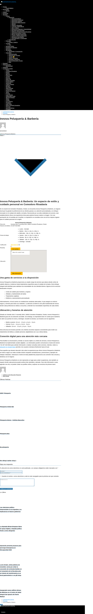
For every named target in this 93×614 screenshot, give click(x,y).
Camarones (9, 89)
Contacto (3, 612)
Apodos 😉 (11, 56)
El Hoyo (8, 93)
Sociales (5, 14)
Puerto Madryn (9, 8)
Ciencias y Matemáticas (18, 26)
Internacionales (7, 64)
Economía (5, 13)
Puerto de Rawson (10, 91)
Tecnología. (9, 50)
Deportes (5, 63)
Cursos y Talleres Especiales (19, 35)
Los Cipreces (9, 101)
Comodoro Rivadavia (11, 71)
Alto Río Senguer (10, 97)
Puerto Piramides (10, 80)
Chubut (5, 7)
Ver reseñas (15, 249)
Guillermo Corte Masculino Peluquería (12, 374)
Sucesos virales (10, 46)
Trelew (7, 70)
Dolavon (8, 85)
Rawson (8, 77)
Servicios (8, 49)
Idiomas (14, 24)
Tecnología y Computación (15, 51)
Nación (8, 10)
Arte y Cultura (15, 28)
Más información (16, 273)
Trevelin (8, 76)
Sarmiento (8, 83)
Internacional (9, 66)
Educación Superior (17, 21)
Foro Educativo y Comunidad (19, 38)
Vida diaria (8, 52)
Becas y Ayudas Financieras (19, 34)
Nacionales (6, 9)
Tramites (8, 43)
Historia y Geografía (17, 25)
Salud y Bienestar (13, 58)
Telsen (7, 98)
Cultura (8, 16)
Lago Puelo (9, 104)
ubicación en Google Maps (7, 347)
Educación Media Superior (18, 22)
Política (5, 12)
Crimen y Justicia (13, 42)
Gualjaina (8, 102)
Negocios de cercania (14, 55)
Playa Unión (9, 75)
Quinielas (5, 67)
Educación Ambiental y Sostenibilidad (21, 29)
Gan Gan (8, 106)
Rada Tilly (8, 79)
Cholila (8, 100)
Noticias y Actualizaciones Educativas (21, 31)
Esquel (7, 72)
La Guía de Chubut (8, 68)
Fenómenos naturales (11, 47)
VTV (10, 45)
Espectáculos (12, 39)
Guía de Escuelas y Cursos (19, 33)
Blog (10, 62)
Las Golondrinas (10, 108)
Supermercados (13, 54)
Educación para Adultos (18, 37)
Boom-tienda (6, 376)
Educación (11, 17)
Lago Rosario (9, 95)
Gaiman (8, 74)
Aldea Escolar (9, 88)
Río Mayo (8, 87)
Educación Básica (16, 18)
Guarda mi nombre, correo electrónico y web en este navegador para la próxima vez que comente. (30, 476)
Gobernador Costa (10, 96)
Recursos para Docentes (18, 30)
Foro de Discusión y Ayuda (16, 60)
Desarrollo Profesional (17, 20)
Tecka (7, 92)
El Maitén (8, 109)
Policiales (8, 41)
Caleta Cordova (10, 84)
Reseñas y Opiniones (14, 59)
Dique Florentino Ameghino (13, 105)
